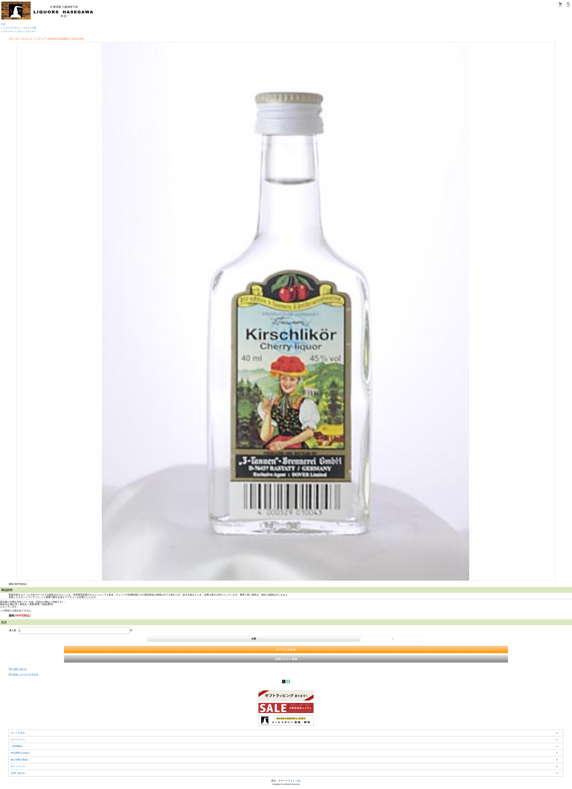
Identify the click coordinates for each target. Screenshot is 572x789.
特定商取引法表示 (20, 753)
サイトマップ (18, 766)
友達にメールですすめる (25, 674)
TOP (3, 24)
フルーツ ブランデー (26, 31)
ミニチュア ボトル (11, 28)
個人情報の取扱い (20, 759)
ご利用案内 (16, 746)
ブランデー (8, 31)
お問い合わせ (19, 669)
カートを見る (18, 733)
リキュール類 (29, 28)
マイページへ (18, 739)
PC (299, 780)
